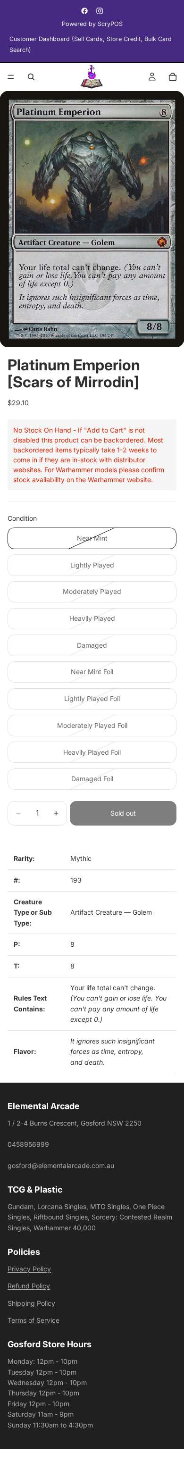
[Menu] (11, 77)
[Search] (31, 77)
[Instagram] (99, 11)
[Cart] (172, 77)
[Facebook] (84, 11)
